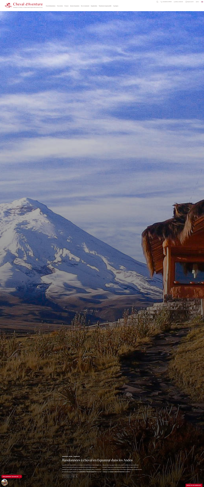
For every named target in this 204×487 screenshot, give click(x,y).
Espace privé (190, 2)
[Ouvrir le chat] (4, 482)
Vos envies (60, 6)
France (66, 6)
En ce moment (85, 6)
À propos (115, 6)
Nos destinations (50, 6)
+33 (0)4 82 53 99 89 (166, 2)
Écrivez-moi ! (192, 482)
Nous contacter (179, 2)
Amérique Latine (67, 456)
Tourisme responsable (105, 6)
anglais (202, 1)
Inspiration (94, 6)
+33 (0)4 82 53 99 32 (194, 479)
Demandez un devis (193, 485)
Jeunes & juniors (74, 6)
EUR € (197, 2)
